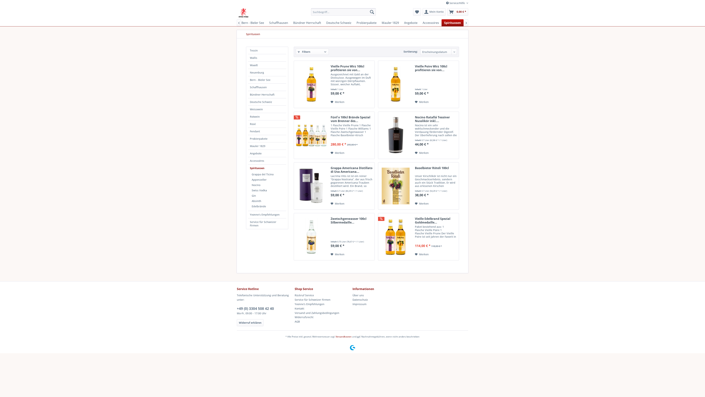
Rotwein (255, 116)
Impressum (359, 304)
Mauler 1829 (257, 146)
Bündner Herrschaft (262, 94)
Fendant (255, 131)
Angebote (256, 153)
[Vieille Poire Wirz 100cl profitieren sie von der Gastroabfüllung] (395, 84)
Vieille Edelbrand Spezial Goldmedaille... (432, 220)
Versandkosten (344, 336)
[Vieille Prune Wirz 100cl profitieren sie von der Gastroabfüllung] (311, 84)
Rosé (253, 124)
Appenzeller (259, 179)
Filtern (305, 51)
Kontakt (299, 308)
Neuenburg (257, 72)
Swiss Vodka (259, 190)
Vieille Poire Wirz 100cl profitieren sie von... (431, 68)
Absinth (256, 201)
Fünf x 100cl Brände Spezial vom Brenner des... (350, 119)
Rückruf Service (304, 295)
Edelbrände (259, 206)
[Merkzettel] (417, 12)
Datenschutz (360, 299)
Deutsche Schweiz (261, 102)
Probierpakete (258, 138)
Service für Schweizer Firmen (263, 223)
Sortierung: (411, 51)
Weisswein (256, 109)
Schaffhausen (258, 87)
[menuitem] (343, 12)
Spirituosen (257, 168)
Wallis (253, 58)
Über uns (358, 295)
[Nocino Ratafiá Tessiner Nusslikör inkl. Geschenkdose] (395, 135)
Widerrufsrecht (304, 317)
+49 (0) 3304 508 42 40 (255, 308)
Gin (254, 195)
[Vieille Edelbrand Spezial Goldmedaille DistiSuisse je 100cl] (395, 237)
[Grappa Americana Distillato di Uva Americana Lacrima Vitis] (311, 186)
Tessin (254, 50)
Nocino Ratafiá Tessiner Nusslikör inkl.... (432, 119)
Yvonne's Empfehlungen (265, 214)
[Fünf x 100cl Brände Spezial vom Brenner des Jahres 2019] (311, 135)
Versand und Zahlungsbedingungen (317, 313)
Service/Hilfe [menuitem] (457, 3)
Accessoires (257, 160)
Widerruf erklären (250, 322)
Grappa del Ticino (263, 174)
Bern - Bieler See (260, 80)
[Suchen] (372, 12)
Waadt (254, 65)
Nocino (256, 185)
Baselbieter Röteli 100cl (432, 168)
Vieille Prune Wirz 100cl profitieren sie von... (347, 68)
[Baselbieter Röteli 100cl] (395, 186)
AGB (297, 321)
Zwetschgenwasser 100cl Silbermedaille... (348, 220)
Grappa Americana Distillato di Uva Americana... (352, 170)
